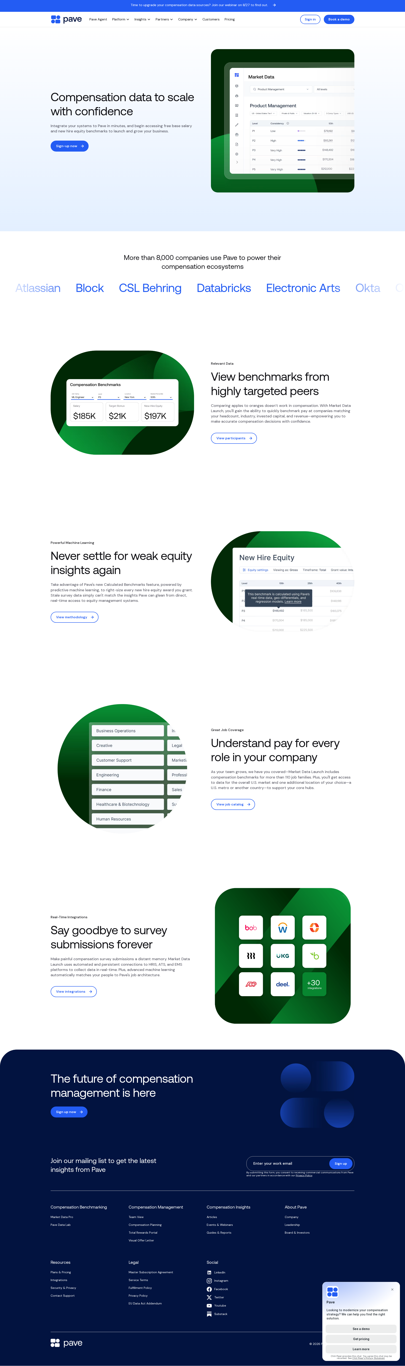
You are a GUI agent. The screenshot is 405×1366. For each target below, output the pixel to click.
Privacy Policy (304, 1175)
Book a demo (339, 19)
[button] (121, 19)
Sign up (341, 1163)
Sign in (310, 19)
